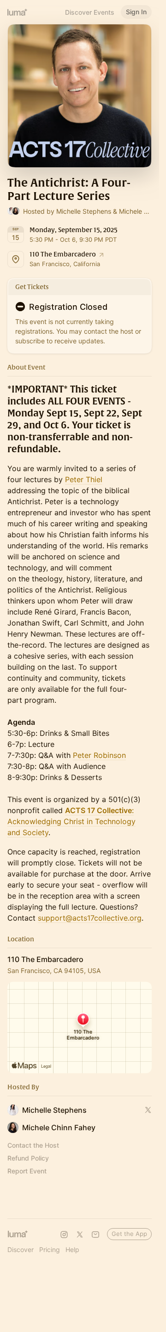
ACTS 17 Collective (98, 810)
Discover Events (89, 12)
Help (72, 1249)
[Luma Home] (17, 12)
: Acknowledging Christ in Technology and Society (71, 821)
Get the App (129, 1233)
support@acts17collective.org (90, 917)
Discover (20, 1249)
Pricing (49, 1249)
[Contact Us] (95, 1234)
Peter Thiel (83, 479)
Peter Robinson (99, 755)
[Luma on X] (80, 1234)
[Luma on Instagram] (64, 1234)
